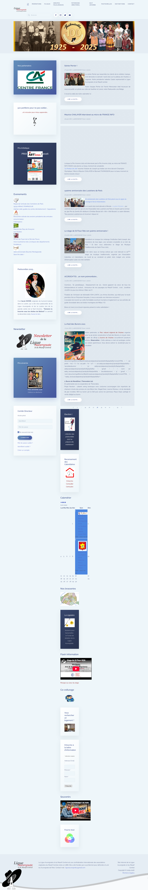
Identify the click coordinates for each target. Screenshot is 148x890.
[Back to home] (20, 10)
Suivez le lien (35, 314)
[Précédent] (73, 407)
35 (85, 407)
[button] (28, 4)
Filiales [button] (47, 4)
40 (105, 407)
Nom (66, 777)
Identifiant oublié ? (24, 446)
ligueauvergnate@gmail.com (75, 868)
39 (101, 407)
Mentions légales (128, 873)
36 (89, 407)
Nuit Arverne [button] (93, 4)
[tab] (59, 48)
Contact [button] (131, 4)
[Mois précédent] (62, 502)
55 (117, 407)
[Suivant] (121, 407)
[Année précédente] (61, 502)
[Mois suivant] (65, 502)
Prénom (67, 770)
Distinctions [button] (120, 4)
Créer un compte (23, 450)
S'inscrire (69, 481)
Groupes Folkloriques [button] (58, 4)
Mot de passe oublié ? (25, 443)
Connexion (25, 437)
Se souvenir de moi (26, 432)
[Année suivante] (64, 502)
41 (109, 407)
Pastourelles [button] (106, 4)
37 (93, 407)
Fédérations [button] (36, 4)
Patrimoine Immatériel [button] (75, 4)
